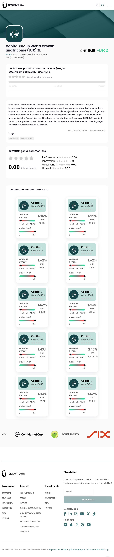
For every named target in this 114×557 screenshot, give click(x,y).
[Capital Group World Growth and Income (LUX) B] (32, 395)
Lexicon (5, 518)
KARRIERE (23, 503)
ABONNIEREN (88, 499)
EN (97, 5)
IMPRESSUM (24, 532)
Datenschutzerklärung (97, 549)
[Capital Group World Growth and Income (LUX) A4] (82, 306)
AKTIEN (47, 493)
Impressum (54, 549)
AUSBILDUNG (7, 508)
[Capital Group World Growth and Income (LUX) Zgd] (32, 217)
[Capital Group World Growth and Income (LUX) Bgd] (32, 262)
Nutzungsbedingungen (73, 549)
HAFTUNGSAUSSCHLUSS (29, 527)
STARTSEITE (6, 493)
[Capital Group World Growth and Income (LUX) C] (82, 217)
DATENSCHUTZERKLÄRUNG (30, 508)
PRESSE (22, 498)
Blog (4, 513)
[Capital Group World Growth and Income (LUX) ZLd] (82, 395)
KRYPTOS (48, 508)
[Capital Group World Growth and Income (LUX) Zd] (32, 351)
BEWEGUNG (6, 498)
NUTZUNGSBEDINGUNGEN (30, 522)
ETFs (47, 503)
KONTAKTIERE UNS (27, 493)
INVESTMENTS (7, 503)
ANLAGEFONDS (50, 498)
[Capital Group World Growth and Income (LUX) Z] (82, 262)
